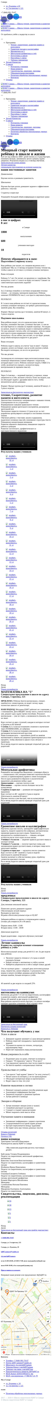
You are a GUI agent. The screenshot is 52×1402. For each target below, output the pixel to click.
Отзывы (9, 80)
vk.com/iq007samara (8, 1256)
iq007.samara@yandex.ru (10, 1252)
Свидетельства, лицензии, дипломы (25, 71)
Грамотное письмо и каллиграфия (25, 49)
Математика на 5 (18, 51)
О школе (9, 64)
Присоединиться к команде (10, 1270)
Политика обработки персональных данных (29, 75)
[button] (13, 163)
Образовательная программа (22, 73)
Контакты (15, 77)
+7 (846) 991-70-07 (7, 1238)
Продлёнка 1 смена (18, 58)
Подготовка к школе (19, 56)
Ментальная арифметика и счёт (24, 53)
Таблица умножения (19, 60)
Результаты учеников (19, 67)
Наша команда (16, 69)
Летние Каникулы (13, 62)
